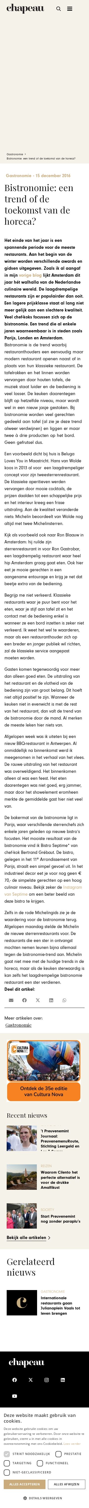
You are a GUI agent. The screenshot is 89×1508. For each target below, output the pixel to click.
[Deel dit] (24, 1000)
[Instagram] (46, 1380)
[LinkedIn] (62, 1380)
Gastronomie (18, 1025)
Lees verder (72, 1444)
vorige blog (30, 275)
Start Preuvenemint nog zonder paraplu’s (60, 1219)
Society (47, 1210)
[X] (30, 1380)
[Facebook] (14, 1380)
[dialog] (44, 1457)
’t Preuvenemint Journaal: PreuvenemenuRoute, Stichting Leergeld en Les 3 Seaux (60, 1141)
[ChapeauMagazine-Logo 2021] (25, 9)
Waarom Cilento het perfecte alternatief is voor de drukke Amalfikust (60, 1180)
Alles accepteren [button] (24, 1484)
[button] (59, 8)
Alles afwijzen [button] (67, 1484)
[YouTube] (14, 1396)
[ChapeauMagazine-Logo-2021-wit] (26, 1363)
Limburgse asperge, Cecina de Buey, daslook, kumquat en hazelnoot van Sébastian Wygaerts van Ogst (68, 1306)
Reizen (46, 1166)
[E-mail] (11, 1000)
